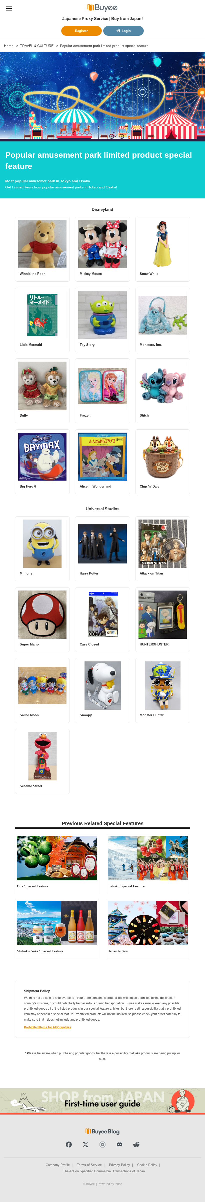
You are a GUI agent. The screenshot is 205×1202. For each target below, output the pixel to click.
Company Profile (58, 1165)
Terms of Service (89, 1165)
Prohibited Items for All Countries (47, 1027)
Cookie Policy (147, 1165)
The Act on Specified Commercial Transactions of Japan (104, 1171)
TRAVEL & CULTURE (37, 46)
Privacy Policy (119, 1165)
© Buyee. (89, 1184)
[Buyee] (103, 7)
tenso (118, 1184)
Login (126, 31)
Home (9, 46)
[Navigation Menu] (9, 8)
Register (81, 31)
